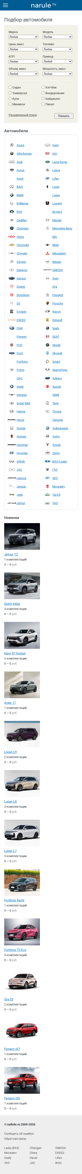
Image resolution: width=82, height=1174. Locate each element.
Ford (20, 353)
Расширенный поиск (23, 115)
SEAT (55, 336)
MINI (55, 245)
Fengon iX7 (12, 1049)
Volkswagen (60, 428)
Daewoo (22, 270)
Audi (19, 162)
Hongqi (21, 436)
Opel (55, 278)
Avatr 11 (10, 703)
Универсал (19, 93)
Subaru (57, 378)
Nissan (56, 262)
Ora (54, 286)
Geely (20, 386)
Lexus (56, 170)
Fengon (21, 336)
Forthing (22, 361)
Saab (55, 328)
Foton (20, 370)
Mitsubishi (59, 253)
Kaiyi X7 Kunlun (15, 653)
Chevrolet (23, 245)
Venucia (57, 420)
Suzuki (56, 386)
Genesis (22, 395)
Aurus (20, 170)
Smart (56, 361)
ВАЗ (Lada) (59, 461)
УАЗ (55, 503)
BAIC (20, 187)
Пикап (49, 104)
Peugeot (57, 295)
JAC (19, 469)
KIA (54, 153)
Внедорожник (55, 93)
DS (18, 303)
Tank (55, 403)
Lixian (56, 195)
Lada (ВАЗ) (11, 1148)
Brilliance (22, 203)
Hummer (22, 445)
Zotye (56, 453)
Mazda (56, 220)
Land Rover (59, 162)
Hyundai (22, 453)
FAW (19, 328)
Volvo (56, 436)
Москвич (58, 486)
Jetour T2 (11, 554)
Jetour (21, 503)
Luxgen (57, 203)
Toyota (56, 411)
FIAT (19, 345)
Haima (21, 411)
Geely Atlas (12, 604)
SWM (55, 395)
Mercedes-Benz (62, 228)
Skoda (56, 345)
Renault (57, 320)
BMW (20, 195)
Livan (56, 187)
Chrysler (22, 253)
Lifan (55, 178)
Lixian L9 (10, 752)
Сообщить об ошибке (19, 1133)
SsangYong (59, 370)
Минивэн (18, 104)
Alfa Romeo (24, 153)
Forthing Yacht (14, 900)
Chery (20, 237)
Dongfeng (23, 295)
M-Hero (57, 212)
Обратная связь (15, 1138)
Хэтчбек (51, 87)
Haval (20, 420)
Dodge (21, 286)
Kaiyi (55, 145)
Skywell (57, 353)
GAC (19, 378)
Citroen (21, 262)
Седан (16, 87)
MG (54, 237)
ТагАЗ (56, 494)
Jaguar (21, 486)
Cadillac (22, 220)
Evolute (21, 311)
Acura (20, 145)
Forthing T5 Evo (15, 950)
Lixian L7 (10, 851)
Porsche (57, 303)
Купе (15, 98)
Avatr (20, 178)
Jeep (20, 494)
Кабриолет (52, 98)
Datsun (21, 278)
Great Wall (23, 403)
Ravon (56, 311)
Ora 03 (8, 999)
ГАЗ (54, 469)
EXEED (21, 320)
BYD (19, 212)
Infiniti (21, 461)
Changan (23, 228)
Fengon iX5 (12, 1098)
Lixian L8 (10, 801)
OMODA (57, 270)
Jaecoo (21, 478)
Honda (21, 428)
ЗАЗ (55, 478)
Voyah (56, 445)
